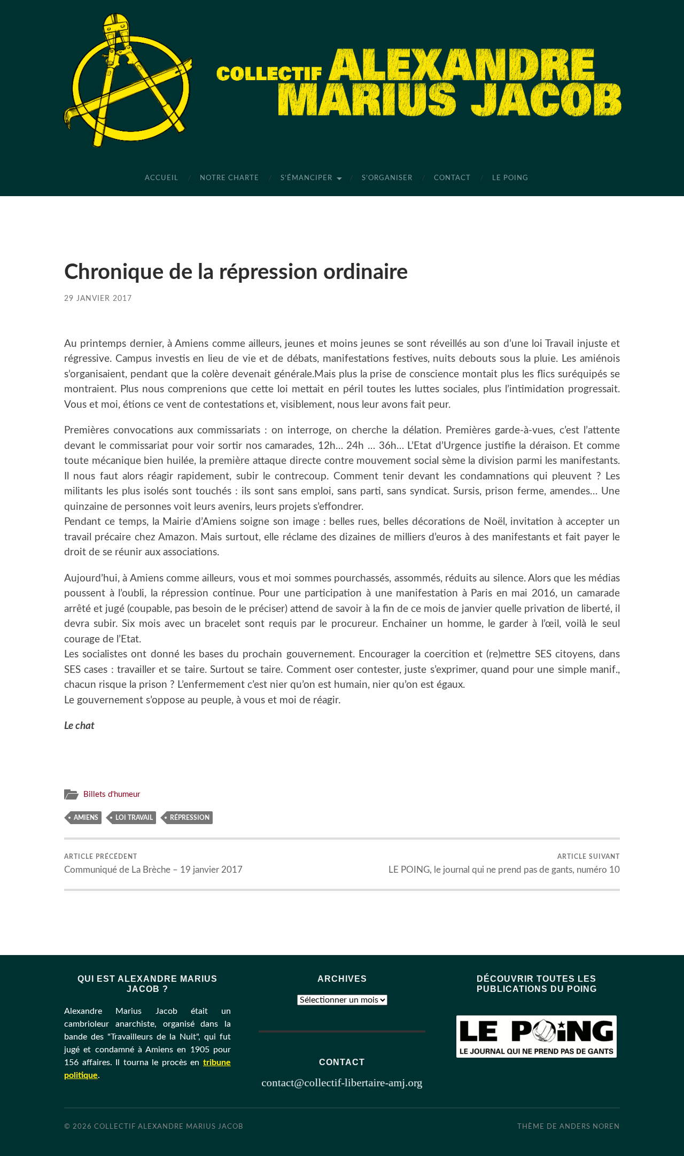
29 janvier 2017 (98, 298)
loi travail (134, 817)
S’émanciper (306, 178)
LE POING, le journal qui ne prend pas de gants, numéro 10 (504, 864)
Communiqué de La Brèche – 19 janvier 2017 (153, 864)
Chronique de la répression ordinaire (236, 272)
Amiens (86, 817)
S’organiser (387, 178)
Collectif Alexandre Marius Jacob (168, 1126)
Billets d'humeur (111, 794)
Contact (452, 178)
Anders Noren (589, 1126)
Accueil (161, 178)
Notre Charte (229, 178)
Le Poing (510, 178)
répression (189, 817)
